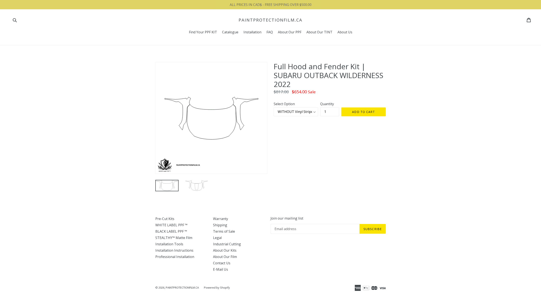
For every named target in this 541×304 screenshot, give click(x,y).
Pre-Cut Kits (164, 218)
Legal (217, 237)
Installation (252, 32)
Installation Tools (169, 244)
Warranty (220, 218)
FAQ (269, 32)
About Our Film (225, 256)
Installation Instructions (174, 250)
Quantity (327, 104)
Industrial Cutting (227, 244)
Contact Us (221, 263)
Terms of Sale (224, 231)
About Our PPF (289, 32)
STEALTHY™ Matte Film (173, 237)
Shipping (220, 225)
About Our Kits (224, 250)
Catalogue (230, 32)
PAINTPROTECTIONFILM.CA (270, 20)
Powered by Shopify (217, 287)
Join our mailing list (286, 218)
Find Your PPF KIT (203, 32)
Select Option (284, 104)
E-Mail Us (220, 269)
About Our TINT (319, 32)
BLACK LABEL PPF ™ (171, 231)
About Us (344, 32)
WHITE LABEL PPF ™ (171, 225)
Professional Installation (174, 256)
